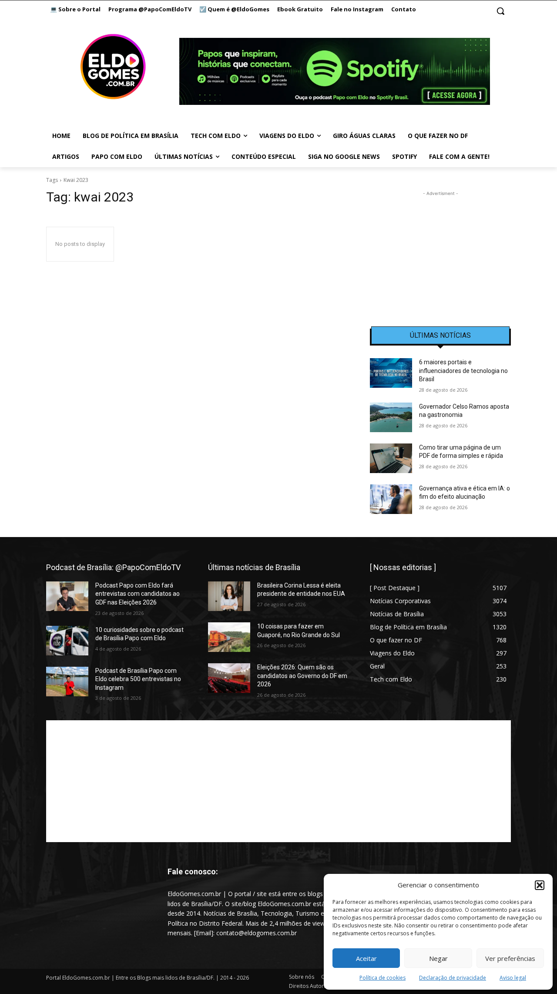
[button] (539, 885)
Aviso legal (513, 977)
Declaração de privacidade (452, 977)
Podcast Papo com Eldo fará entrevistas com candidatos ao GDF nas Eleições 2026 (137, 594)
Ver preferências (510, 958)
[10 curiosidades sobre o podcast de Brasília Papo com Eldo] (67, 640)
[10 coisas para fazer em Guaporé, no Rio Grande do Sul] (229, 637)
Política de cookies (382, 977)
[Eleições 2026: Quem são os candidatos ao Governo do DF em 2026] (229, 678)
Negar (438, 958)
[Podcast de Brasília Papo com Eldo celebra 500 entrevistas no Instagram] (67, 681)
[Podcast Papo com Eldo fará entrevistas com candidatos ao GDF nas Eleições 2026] (67, 596)
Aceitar (366, 958)
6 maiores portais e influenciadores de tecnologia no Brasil (463, 371)
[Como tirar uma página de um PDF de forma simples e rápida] (391, 458)
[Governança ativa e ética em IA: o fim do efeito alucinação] (391, 499)
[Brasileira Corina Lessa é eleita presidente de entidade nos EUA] (229, 596)
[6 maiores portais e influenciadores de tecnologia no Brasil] (391, 373)
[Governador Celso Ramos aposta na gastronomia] (391, 417)
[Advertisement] (440, 252)
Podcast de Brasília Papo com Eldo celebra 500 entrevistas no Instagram (138, 679)
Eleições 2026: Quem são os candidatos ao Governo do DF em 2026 (302, 676)
